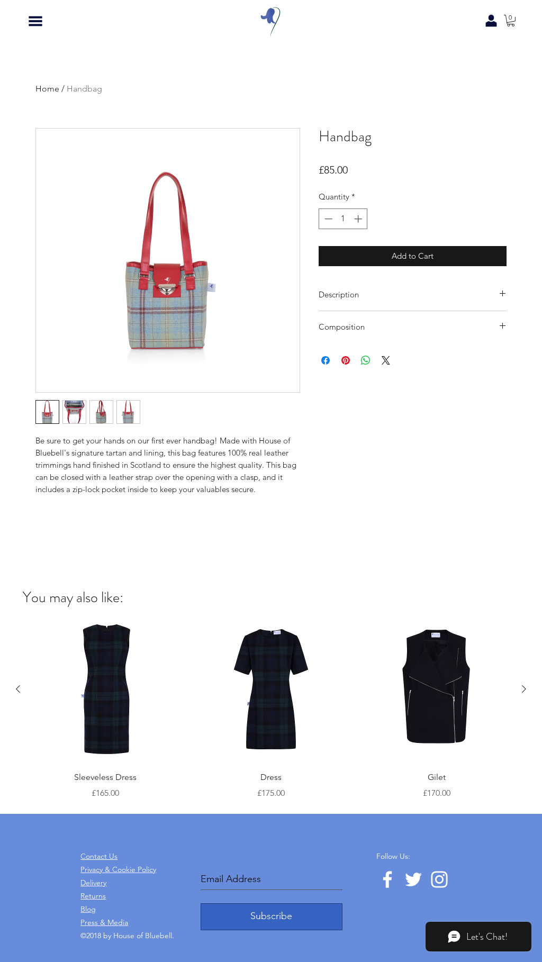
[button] (35, 21)
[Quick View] (105, 689)
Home (47, 89)
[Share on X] (386, 360)
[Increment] (359, 219)
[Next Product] (524, 689)
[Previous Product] (18, 689)
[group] (271, 708)
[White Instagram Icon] (439, 879)
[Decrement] (327, 219)
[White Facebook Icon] (387, 879)
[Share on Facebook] (325, 360)
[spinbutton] (343, 219)
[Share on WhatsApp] (365, 360)
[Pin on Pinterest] (345, 360)
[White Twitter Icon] (413, 879)
